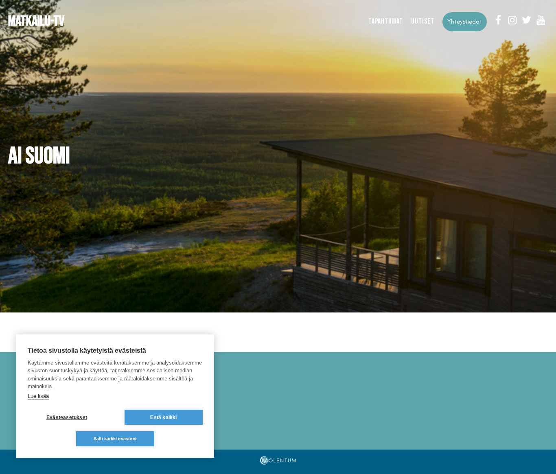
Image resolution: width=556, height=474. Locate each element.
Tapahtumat (385, 21)
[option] (278, 156)
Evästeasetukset (66, 417)
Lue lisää (38, 396)
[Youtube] (541, 20)
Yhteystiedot (464, 21)
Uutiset (422, 21)
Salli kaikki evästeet (115, 438)
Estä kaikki (163, 417)
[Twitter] (526, 20)
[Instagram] (512, 20)
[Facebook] (498, 20)
